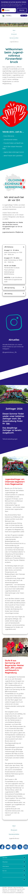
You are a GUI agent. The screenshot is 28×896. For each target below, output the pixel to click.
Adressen (10, 887)
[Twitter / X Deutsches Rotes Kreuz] (19, 846)
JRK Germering (9, 288)
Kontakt (4, 887)
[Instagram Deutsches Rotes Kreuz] (14, 846)
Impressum (13, 891)
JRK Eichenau (8, 247)
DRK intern (20, 891)
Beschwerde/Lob (18, 887)
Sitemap (4, 889)
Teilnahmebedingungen (9, 439)
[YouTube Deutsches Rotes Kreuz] (8, 846)
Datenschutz (5, 891)
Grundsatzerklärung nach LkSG (16, 889)
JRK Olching (8, 294)
